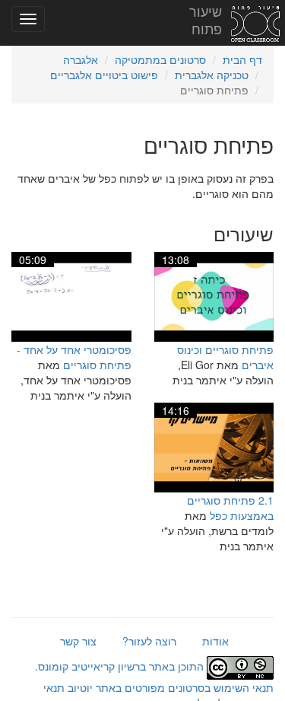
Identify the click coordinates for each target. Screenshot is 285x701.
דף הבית (242, 59)
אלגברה (80, 59)
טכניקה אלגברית (212, 74)
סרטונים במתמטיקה (160, 59)
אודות (215, 640)
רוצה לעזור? (149, 640)
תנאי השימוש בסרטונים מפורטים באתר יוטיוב (169, 687)
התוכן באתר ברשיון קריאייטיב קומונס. (121, 666)
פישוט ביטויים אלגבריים (104, 74)
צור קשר (78, 640)
